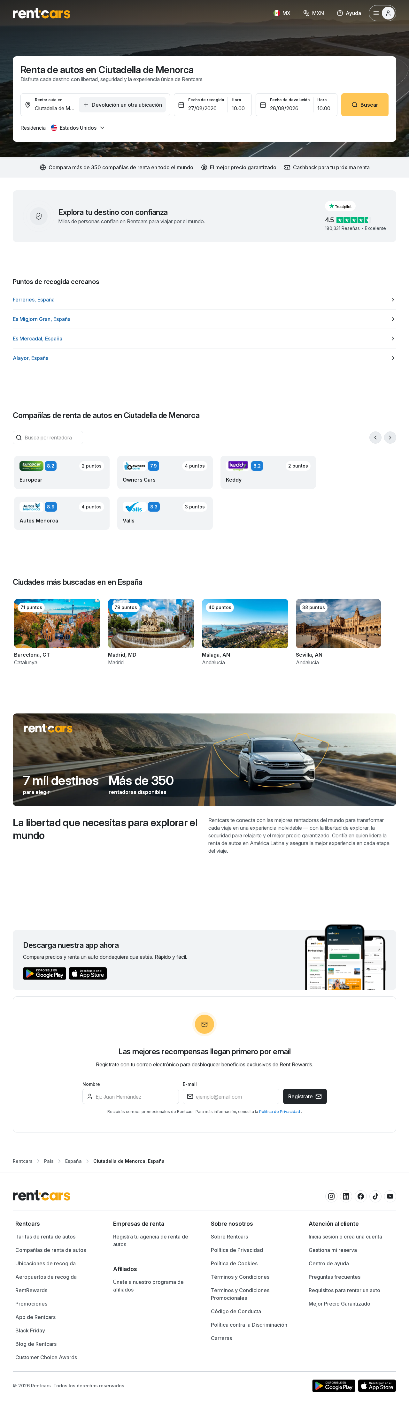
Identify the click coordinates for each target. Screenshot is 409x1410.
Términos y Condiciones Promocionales (240, 1294)
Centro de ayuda (329, 1263)
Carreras (221, 1338)
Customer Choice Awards (46, 1357)
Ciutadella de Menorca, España (129, 1161)
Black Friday (30, 1330)
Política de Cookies (234, 1263)
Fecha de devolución (290, 99)
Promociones (31, 1303)
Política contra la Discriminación (249, 1325)
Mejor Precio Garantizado (339, 1303)
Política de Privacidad (280, 1111)
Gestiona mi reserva (333, 1250)
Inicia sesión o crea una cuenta (345, 1236)
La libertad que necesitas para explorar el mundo (105, 829)
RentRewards (31, 1290)
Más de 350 (141, 780)
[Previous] (375, 437)
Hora (236, 99)
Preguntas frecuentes (334, 1277)
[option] (204, 299)
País (49, 1161)
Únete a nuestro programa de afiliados (148, 1286)
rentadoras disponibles (137, 792)
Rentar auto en (48, 99)
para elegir (36, 792)
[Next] (390, 437)
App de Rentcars (35, 1317)
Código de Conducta (236, 1311)
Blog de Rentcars (36, 1344)
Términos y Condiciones (240, 1277)
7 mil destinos (60, 780)
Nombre (91, 1084)
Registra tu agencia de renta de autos (150, 1240)
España (73, 1161)
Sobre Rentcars (229, 1236)
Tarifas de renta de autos (45, 1236)
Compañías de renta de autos (50, 1250)
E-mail (190, 1084)
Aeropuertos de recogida (46, 1277)
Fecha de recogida (206, 99)
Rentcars (23, 1161)
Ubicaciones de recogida (45, 1263)
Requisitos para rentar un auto (344, 1290)
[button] (345, 206)
